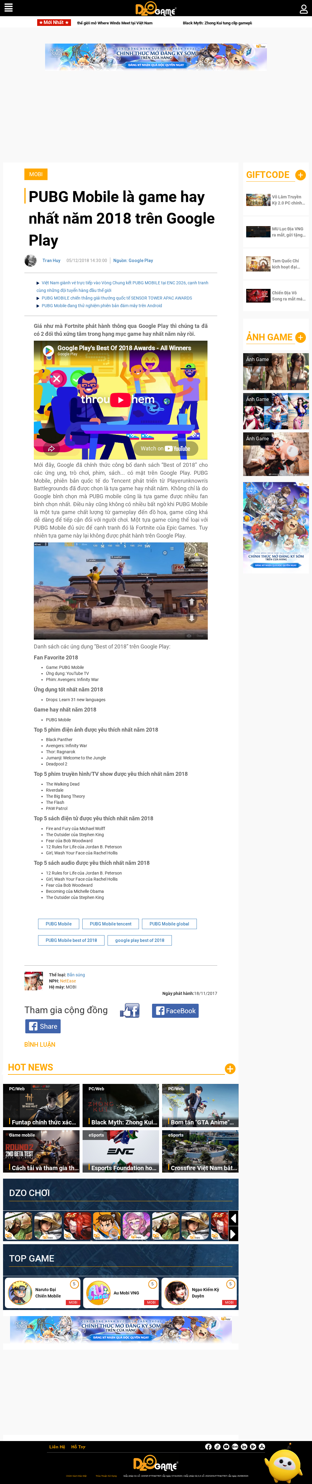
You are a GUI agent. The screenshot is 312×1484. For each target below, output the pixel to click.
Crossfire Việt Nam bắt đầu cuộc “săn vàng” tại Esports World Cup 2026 (203, 1168)
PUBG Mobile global (169, 923)
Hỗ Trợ (78, 1447)
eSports (96, 1135)
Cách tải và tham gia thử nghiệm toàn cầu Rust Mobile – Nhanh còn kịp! (45, 1168)
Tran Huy (51, 260)
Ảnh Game (269, 337)
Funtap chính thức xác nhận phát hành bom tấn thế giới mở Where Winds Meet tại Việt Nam (45, 1123)
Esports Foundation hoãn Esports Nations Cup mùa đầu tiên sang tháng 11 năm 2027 (125, 1168)
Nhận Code (287, 199)
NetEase (68, 980)
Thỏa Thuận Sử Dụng (106, 1476)
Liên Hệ (57, 1447)
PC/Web (17, 1088)
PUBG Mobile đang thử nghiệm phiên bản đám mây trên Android (102, 305)
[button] (233, 1234)
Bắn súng (76, 974)
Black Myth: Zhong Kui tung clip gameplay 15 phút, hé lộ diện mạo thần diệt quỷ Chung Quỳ (195, 23)
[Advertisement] (156, 119)
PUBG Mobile (59, 923)
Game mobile (22, 1135)
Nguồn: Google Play (133, 260)
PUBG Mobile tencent (110, 923)
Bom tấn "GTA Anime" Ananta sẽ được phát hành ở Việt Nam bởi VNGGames (200, 1123)
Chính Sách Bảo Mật (76, 1476)
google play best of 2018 (139, 940)
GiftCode (267, 174)
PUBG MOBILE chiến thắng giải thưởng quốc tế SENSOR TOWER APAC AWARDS (117, 298)
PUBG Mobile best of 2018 (71, 940)
